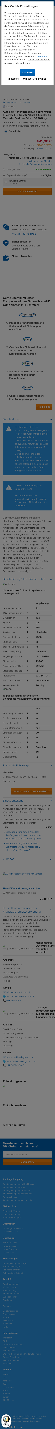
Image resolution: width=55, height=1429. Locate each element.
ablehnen (42, 56)
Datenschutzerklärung (15, 53)
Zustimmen (27, 73)
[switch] (6, 1424)
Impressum (13, 79)
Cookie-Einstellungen (39, 60)
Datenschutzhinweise (34, 79)
